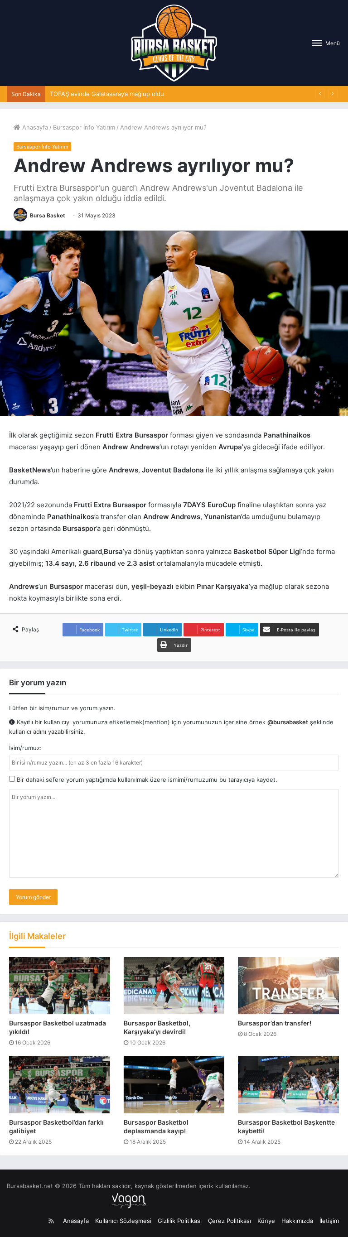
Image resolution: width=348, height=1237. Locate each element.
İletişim (329, 1220)
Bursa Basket (47, 215)
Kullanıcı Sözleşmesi (123, 1220)
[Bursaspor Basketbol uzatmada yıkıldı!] (59, 985)
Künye (266, 1220)
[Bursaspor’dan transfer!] (288, 985)
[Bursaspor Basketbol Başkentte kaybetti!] (288, 1084)
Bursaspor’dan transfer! (274, 1023)
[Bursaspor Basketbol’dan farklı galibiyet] (59, 1084)
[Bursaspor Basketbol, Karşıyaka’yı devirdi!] (174, 985)
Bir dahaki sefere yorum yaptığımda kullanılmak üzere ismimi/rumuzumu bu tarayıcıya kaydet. (146, 779)
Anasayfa (34, 127)
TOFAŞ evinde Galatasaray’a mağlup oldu (107, 93)
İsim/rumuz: (25, 747)
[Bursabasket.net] (174, 43)
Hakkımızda (297, 1220)
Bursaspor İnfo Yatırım (84, 127)
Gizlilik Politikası (180, 1220)
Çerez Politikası (229, 1220)
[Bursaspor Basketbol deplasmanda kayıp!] (174, 1084)
